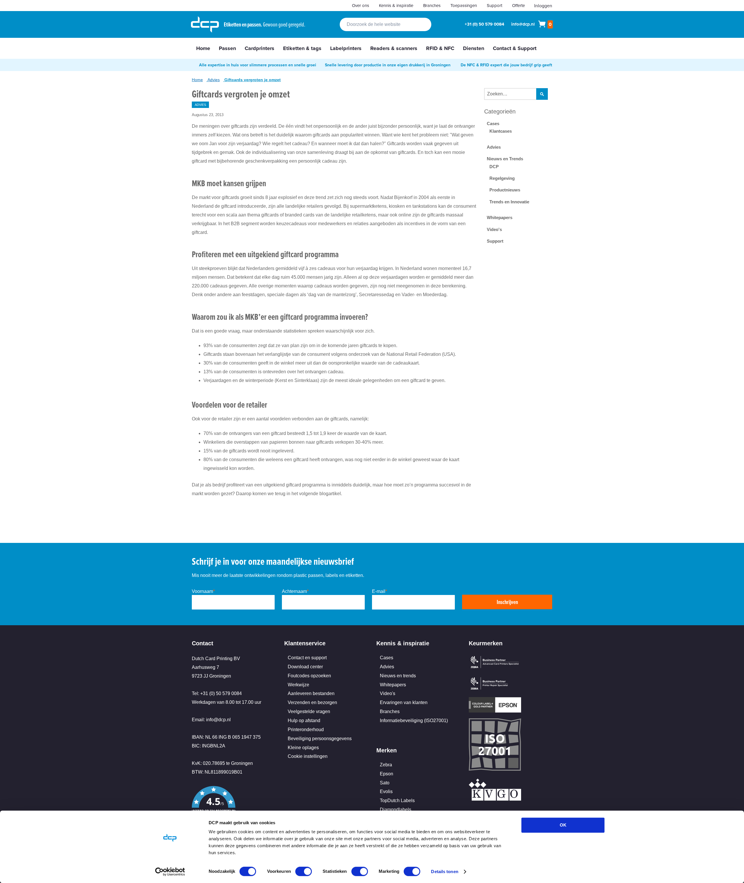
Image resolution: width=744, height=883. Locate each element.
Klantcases (500, 131)
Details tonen (444, 871)
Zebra (386, 764)
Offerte (518, 5)
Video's (494, 229)
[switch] (303, 872)
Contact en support (307, 657)
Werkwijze (298, 684)
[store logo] (204, 24)
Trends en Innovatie (509, 201)
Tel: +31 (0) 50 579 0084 (217, 693)
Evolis (386, 791)
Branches (432, 5)
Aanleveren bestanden (311, 693)
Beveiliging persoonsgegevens (320, 738)
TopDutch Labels (397, 800)
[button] (234, 804)
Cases (493, 123)
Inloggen (543, 5)
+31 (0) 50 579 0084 (484, 24)
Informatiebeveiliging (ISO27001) (414, 720)
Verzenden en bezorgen (312, 702)
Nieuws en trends (398, 675)
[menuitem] (203, 48)
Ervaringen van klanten (404, 702)
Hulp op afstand (304, 720)
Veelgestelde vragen (309, 711)
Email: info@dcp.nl (211, 719)
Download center (305, 666)
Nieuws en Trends (505, 158)
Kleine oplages (303, 747)
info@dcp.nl (523, 24)
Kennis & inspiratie (396, 5)
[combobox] (385, 24)
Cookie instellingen (308, 756)
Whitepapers (499, 217)
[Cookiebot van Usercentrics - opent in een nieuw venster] (170, 871)
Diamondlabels (395, 809)
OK (563, 824)
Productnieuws (504, 189)
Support (494, 5)
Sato (384, 782)
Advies (214, 79)
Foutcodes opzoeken (309, 675)
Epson (386, 773)
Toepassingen (463, 5)
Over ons (360, 5)
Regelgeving (502, 178)
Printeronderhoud (306, 729)
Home (197, 79)
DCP (494, 166)
